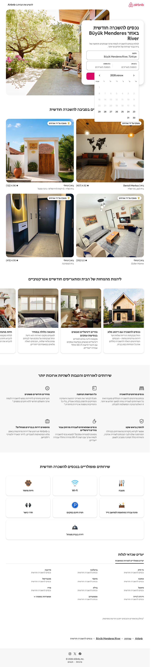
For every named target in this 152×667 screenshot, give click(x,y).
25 (122, 111)
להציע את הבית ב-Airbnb (20, 4)
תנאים (70, 662)
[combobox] (113, 56)
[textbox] (126, 67)
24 (128, 111)
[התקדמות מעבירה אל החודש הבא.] (99, 75)
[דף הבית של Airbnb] (136, 4)
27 (111, 111)
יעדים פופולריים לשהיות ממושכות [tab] (129, 560)
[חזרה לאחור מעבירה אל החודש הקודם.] (134, 75)
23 (134, 111)
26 (116, 111)
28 (105, 111)
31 (128, 117)
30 (134, 117)
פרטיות (79, 662)
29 (99, 111)
